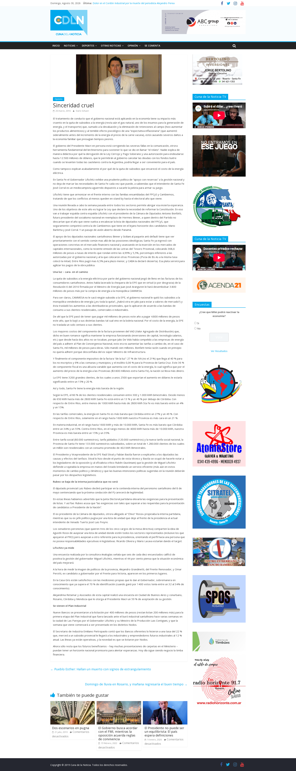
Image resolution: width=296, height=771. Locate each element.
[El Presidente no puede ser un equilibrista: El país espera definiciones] (165, 703)
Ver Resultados (219, 351)
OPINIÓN (133, 45)
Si (198, 323)
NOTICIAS (69, 45)
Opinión (59, 99)
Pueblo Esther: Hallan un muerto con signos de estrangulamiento (100, 669)
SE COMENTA (152, 45)
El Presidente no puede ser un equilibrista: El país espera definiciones (164, 731)
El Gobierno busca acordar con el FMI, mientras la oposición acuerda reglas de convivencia (118, 733)
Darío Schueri (82, 110)
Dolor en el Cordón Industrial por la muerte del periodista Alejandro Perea (134, 3)
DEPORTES (88, 45)
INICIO (56, 45)
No (199, 328)
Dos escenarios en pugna (70, 728)
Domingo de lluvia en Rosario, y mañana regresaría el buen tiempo (136, 684)
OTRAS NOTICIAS (111, 45)
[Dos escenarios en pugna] (72, 703)
